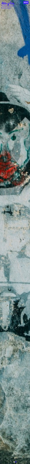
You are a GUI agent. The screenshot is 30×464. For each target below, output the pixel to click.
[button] (14, 462)
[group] (15, 232)
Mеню (26, 2)
